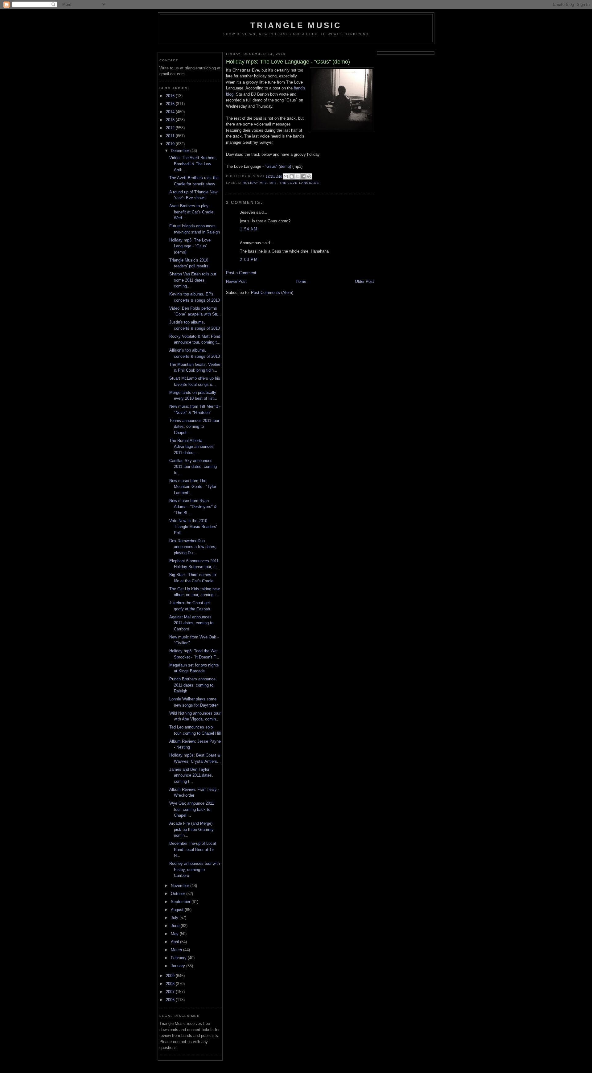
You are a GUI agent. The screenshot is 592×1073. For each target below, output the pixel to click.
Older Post (364, 281)
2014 (171, 111)
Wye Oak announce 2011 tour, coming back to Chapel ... (191, 809)
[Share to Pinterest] (309, 176)
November (180, 885)
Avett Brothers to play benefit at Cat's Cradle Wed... (191, 212)
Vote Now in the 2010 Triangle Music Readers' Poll (193, 526)
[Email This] (286, 176)
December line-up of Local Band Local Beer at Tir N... (192, 849)
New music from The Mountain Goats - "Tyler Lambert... (192, 486)
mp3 (273, 182)
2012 (171, 128)
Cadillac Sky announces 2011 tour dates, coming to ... (193, 466)
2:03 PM (249, 259)
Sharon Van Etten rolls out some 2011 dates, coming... (192, 280)
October (178, 893)
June (176, 925)
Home (301, 281)
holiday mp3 (255, 182)
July (175, 917)
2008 (171, 983)
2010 (171, 144)
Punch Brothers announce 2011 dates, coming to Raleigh (192, 685)
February (179, 957)
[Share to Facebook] (303, 176)
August (178, 909)
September (181, 901)
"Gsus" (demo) (278, 166)
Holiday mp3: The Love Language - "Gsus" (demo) (190, 246)
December (180, 150)
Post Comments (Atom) (272, 292)
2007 (171, 991)
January (178, 966)
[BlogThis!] (292, 176)
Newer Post (236, 281)
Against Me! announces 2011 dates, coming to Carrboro (191, 623)
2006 (171, 999)
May (175, 933)
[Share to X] (297, 176)
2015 (171, 103)
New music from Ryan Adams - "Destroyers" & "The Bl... (193, 506)
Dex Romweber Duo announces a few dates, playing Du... (192, 547)
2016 (171, 95)
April (175, 941)
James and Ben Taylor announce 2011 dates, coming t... (191, 775)
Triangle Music (296, 25)
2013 (171, 120)
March (177, 949)
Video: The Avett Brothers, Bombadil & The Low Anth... (193, 163)
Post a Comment (241, 272)
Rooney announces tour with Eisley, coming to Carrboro (194, 869)
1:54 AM (248, 229)
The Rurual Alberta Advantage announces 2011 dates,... (191, 446)
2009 (171, 975)
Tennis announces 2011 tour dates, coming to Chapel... (194, 426)
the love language (299, 182)
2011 (171, 136)
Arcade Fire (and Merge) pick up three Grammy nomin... (191, 829)
